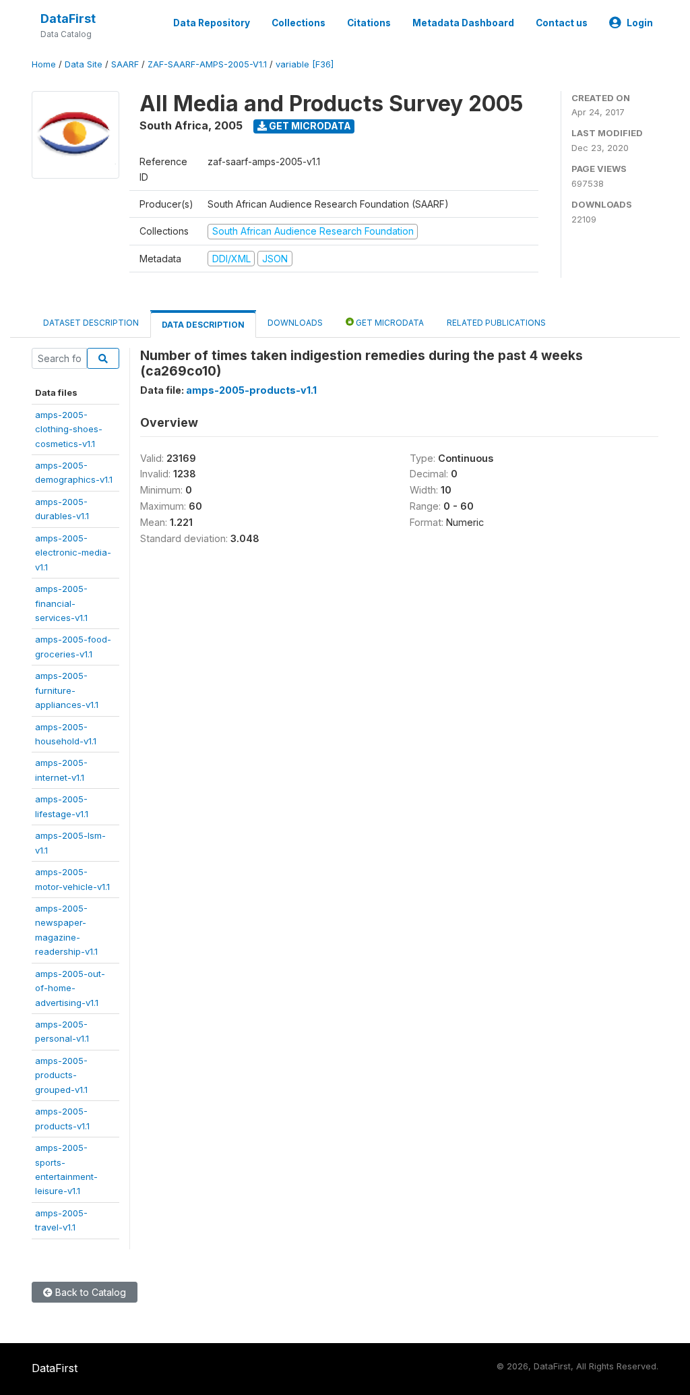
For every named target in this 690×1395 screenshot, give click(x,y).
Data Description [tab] (203, 325)
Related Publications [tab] (496, 323)
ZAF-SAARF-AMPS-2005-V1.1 (207, 64)
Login (640, 23)
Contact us (562, 23)
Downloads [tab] (295, 323)
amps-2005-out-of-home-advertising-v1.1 (70, 988)
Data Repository (211, 23)
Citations (369, 23)
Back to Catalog (89, 1292)
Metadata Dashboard (463, 23)
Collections (298, 23)
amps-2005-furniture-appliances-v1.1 (66, 690)
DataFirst (68, 18)
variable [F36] (305, 64)
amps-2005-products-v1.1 (251, 390)
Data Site (83, 64)
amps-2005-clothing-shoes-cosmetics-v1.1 (68, 429)
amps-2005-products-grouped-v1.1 (61, 1075)
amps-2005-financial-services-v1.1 (61, 603)
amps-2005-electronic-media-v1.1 (73, 552)
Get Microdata (309, 125)
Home (44, 64)
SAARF (125, 64)
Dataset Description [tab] (91, 323)
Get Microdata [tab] (389, 323)
